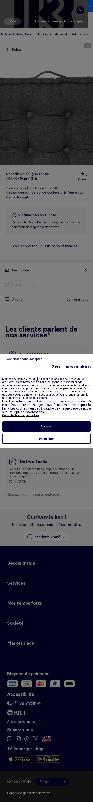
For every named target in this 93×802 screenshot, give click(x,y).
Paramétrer (46, 439)
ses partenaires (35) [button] (24, 379)
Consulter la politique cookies (20, 415)
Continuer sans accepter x (25, 359)
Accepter (47, 426)
